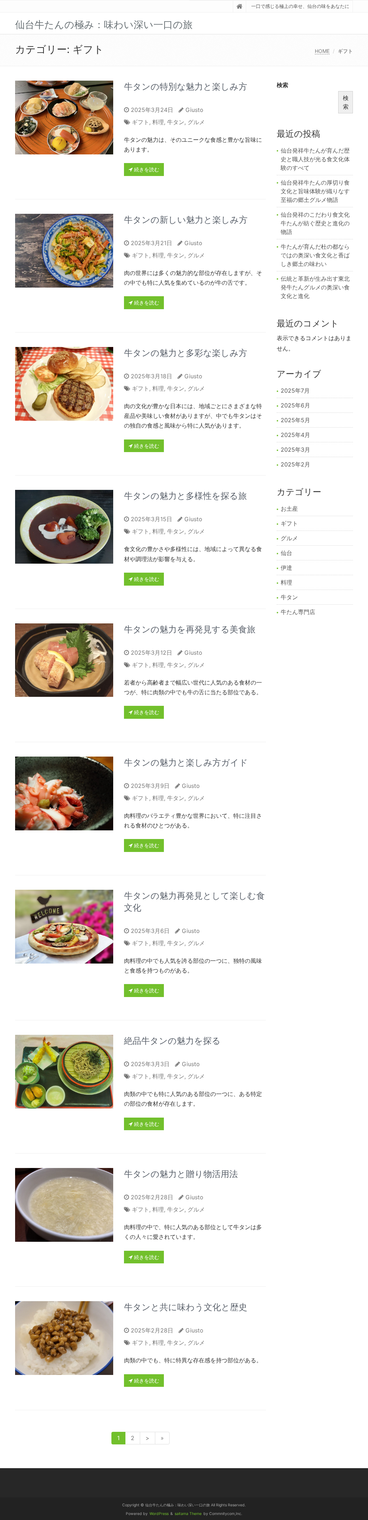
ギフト (140, 122)
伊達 (286, 567)
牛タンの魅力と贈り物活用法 (181, 1174)
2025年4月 (295, 434)
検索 (282, 85)
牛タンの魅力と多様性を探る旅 (185, 496)
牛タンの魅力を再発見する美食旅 (190, 629)
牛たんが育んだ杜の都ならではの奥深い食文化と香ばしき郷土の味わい (315, 255)
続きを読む (146, 169)
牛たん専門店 (298, 611)
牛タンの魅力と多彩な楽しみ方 (185, 353)
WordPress (159, 1513)
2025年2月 (295, 464)
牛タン (175, 122)
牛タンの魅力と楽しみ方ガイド (186, 762)
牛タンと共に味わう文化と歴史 (185, 1307)
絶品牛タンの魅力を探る (172, 1041)
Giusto (194, 109)
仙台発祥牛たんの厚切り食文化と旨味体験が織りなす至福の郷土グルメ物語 (315, 191)
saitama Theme (188, 1513)
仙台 (286, 552)
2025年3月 (295, 449)
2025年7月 (295, 390)
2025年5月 (295, 420)
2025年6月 (295, 405)
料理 (158, 122)
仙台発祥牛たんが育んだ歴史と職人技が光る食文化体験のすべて (315, 159)
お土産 (289, 508)
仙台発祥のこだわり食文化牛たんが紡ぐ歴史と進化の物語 (315, 223)
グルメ (196, 122)
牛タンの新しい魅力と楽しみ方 (186, 220)
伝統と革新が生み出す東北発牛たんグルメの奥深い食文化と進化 (315, 287)
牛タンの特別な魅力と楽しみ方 (185, 86)
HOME (322, 51)
